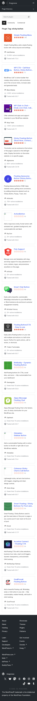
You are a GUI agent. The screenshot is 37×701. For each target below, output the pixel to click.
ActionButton (19, 214)
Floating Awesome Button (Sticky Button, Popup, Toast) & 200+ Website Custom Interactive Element (23, 177)
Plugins (22, 628)
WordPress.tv (8, 648)
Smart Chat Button (22, 287)
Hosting (5, 628)
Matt (4, 658)
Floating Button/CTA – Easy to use (22, 326)
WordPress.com (8, 655)
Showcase (23, 621)
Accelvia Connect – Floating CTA (21, 542)
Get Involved (24, 638)
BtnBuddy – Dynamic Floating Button (22, 364)
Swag (23, 648)
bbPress (6, 662)
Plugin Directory (7, 9)
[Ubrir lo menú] (34, 3)
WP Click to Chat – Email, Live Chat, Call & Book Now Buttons (23, 107)
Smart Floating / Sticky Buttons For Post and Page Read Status (23, 505)
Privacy (4, 631)
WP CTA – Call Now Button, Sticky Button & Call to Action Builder (23, 69)
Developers (6, 645)
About (4, 621)
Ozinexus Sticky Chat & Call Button (21, 469)
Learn (4, 638)
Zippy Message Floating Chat (20, 399)
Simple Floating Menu (23, 35)
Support (5, 641)
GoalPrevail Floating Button (20, 580)
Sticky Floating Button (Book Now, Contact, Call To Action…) (23, 139)
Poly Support (19, 249)
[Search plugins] (29, 17)
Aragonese (10, 674)
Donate (23, 645)
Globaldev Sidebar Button (20, 434)
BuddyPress (7, 665)
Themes (22, 624)
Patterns (23, 631)
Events (22, 641)
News (4, 624)
